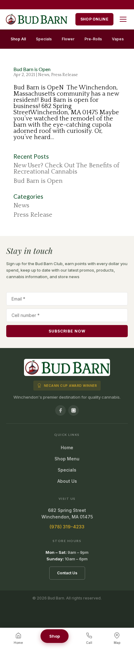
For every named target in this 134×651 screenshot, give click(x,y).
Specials (44, 39)
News (43, 74)
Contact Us (67, 573)
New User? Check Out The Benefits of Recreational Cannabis (66, 168)
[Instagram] (73, 410)
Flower (68, 39)
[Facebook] (60, 410)
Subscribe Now (67, 331)
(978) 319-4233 (67, 526)
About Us (67, 481)
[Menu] (123, 19)
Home (67, 447)
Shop (54, 636)
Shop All (18, 39)
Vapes (118, 39)
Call (89, 642)
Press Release (64, 74)
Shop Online (94, 19)
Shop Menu (67, 458)
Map (117, 642)
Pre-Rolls (93, 39)
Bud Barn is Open (31, 69)
